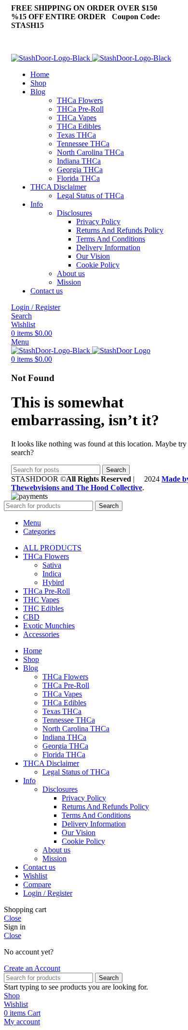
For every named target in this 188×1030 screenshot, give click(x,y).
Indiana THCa (79, 161)
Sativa (51, 565)
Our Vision (93, 256)
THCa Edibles (79, 126)
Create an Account (32, 968)
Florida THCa (78, 178)
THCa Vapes (76, 118)
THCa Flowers (80, 100)
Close (12, 918)
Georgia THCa (80, 169)
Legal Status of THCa (90, 195)
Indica (51, 574)
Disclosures (74, 213)
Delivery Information (108, 247)
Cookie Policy (98, 265)
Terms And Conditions (110, 239)
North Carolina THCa (90, 152)
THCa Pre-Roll (80, 109)
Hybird (53, 582)
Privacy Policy (98, 221)
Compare (37, 884)
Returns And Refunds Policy (119, 230)
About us (71, 273)
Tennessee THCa (83, 144)
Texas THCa (76, 135)
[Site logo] (51, 58)
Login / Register (47, 893)
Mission (69, 282)
